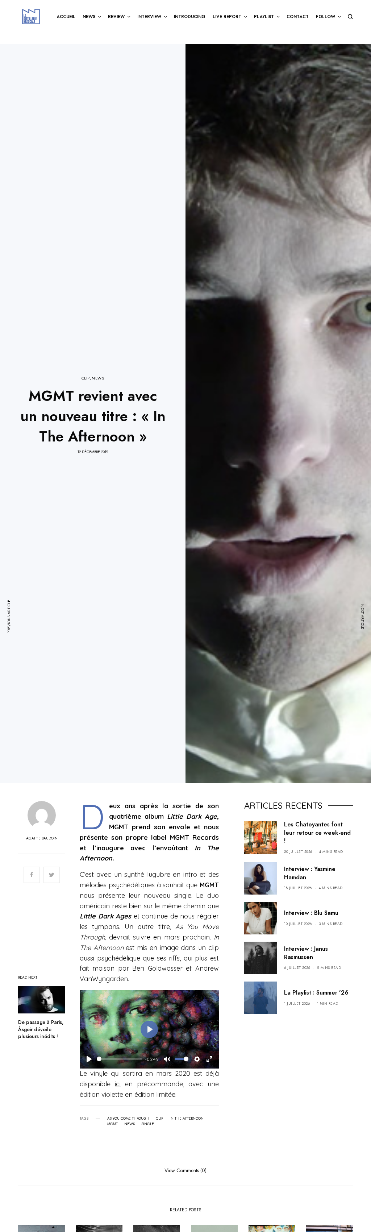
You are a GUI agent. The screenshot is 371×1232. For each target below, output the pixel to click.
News (129, 1124)
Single (147, 1124)
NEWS (98, 378)
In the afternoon (187, 1118)
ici (118, 1084)
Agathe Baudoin (42, 838)
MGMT (112, 1124)
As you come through (128, 1118)
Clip (159, 1118)
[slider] (119, 1058)
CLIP (86, 378)
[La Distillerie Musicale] (31, 16)
